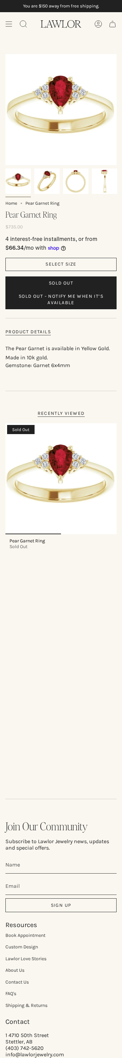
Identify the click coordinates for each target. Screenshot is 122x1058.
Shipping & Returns (26, 1005)
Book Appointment (25, 935)
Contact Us (17, 982)
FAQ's (10, 993)
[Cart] (112, 24)
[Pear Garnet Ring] (61, 478)
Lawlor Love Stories (25, 959)
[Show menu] (9, 24)
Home (11, 203)
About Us (14, 970)
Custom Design (21, 947)
